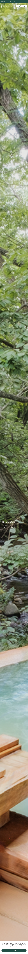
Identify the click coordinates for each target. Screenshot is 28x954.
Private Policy (15, 946)
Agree (14, 950)
